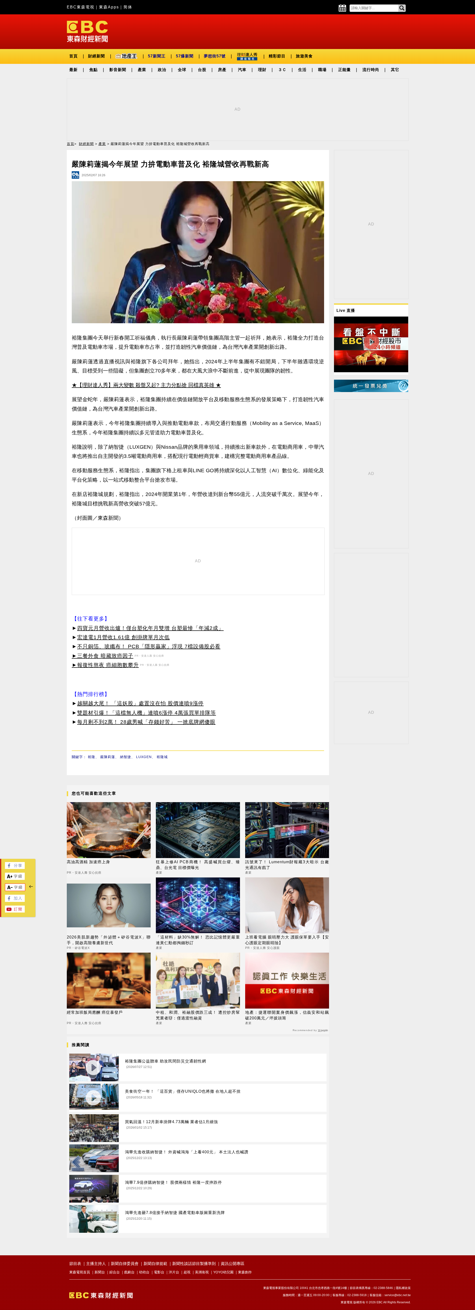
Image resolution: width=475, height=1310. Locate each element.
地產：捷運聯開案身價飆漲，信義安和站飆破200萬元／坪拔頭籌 (287, 1015)
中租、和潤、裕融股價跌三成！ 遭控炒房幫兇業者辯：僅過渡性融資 (198, 1015)
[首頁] (87, 31)
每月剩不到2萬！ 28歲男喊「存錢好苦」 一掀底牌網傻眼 (146, 722)
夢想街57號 (215, 56)
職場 (322, 70)
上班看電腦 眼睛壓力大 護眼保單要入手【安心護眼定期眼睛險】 (287, 940)
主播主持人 (96, 1263)
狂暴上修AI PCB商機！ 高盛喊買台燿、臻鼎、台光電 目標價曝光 (198, 864)
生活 (302, 70)
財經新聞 (96, 56)
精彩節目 (277, 56)
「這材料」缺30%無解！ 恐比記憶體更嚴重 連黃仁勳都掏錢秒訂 (198, 940)
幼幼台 (144, 1272)
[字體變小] (15, 890)
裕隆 (91, 757)
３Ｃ (282, 70)
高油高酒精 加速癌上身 (88, 862)
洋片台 (174, 1272)
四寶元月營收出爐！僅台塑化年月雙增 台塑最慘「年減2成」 (150, 628)
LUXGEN (144, 757)
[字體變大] (15, 878)
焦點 (93, 70)
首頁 (73, 56)
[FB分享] (15, 867)
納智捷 (125, 757)
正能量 (344, 70)
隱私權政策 (403, 1288)
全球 (182, 70)
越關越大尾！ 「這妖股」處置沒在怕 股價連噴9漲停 (140, 703)
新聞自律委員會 (125, 1263)
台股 (202, 70)
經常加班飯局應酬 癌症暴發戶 (95, 1012)
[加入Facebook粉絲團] (15, 900)
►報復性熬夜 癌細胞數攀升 (105, 665)
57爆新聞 (184, 56)
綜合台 (114, 1272)
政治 (162, 70)
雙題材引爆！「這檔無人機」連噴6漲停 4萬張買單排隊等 (146, 713)
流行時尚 (370, 70)
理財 (262, 70)
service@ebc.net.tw (397, 1295)
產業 (142, 70)
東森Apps (109, 7)
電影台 (159, 1272)
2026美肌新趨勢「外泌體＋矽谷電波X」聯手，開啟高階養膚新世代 (109, 940)
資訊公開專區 (232, 1263)
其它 (395, 70)
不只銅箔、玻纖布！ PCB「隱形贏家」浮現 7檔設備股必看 (148, 646)
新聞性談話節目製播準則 (194, 1263)
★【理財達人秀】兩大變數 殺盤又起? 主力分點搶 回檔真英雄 (143, 385)
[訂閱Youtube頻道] (15, 911)
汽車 (242, 70)
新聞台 (100, 1272)
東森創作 (245, 1272)
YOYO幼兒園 (223, 1272)
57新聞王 (157, 56)
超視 (187, 1272)
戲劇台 (129, 1272)
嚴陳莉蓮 (107, 757)
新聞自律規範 (155, 1263)
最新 (73, 70)
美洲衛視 (202, 1272)
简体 (127, 7)
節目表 (75, 1263)
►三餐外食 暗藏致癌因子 (102, 656)
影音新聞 (117, 70)
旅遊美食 (304, 56)
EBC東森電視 (81, 7)
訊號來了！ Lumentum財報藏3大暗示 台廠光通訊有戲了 (287, 864)
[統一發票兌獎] (371, 391)
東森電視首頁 (79, 1272)
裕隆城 (162, 757)
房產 (222, 70)
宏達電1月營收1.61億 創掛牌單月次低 (123, 637)
